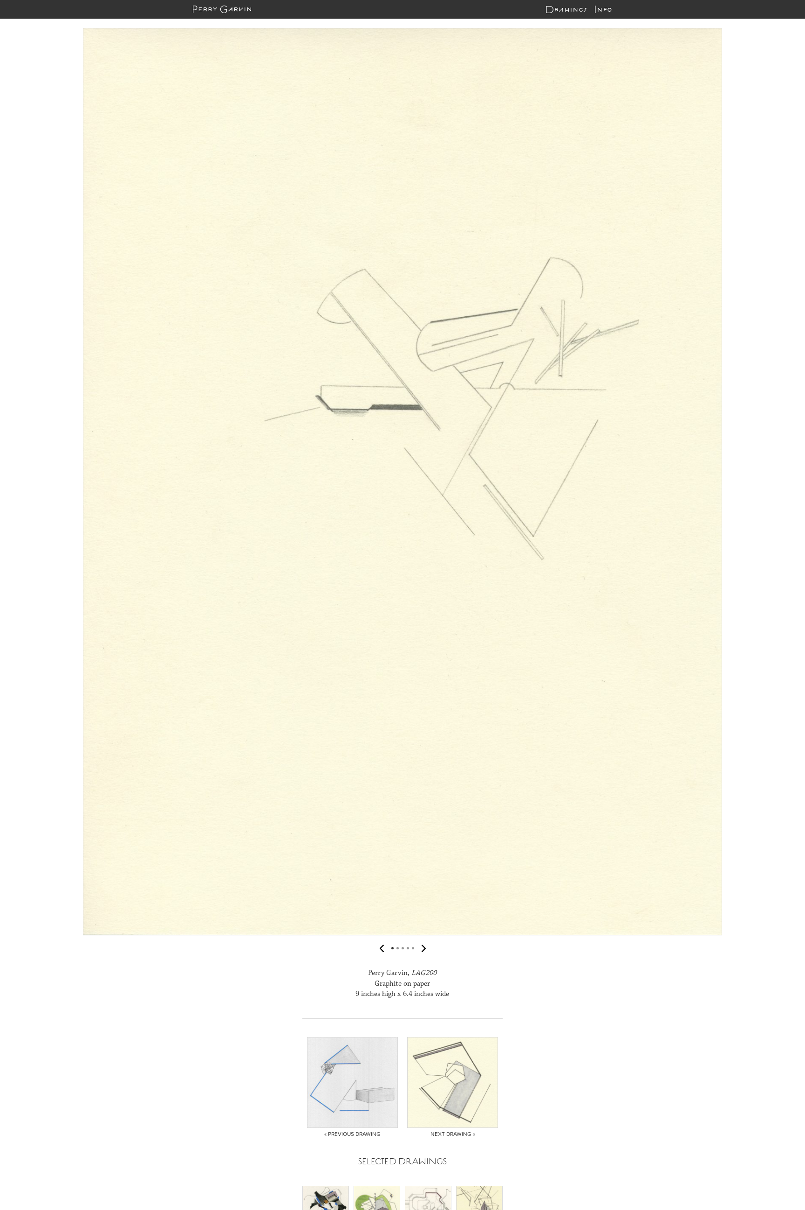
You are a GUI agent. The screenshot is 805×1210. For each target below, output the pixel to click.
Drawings (566, 9)
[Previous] (16, 481)
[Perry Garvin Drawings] (222, 9)
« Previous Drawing (352, 1134)
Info (603, 9)
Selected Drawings (402, 1161)
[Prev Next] (402, 481)
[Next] (788, 481)
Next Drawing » (452, 1134)
